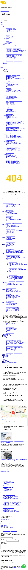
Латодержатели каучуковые (12, 117)
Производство (9, 39)
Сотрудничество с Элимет (9, 495)
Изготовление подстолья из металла (14, 61)
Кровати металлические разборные (13, 136)
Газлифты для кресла (10, 99)
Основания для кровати (11, 29)
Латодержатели (9, 116)
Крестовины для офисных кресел (16, 277)
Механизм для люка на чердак (12, 161)
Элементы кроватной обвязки (12, 127)
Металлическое (9, 86)
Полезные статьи (7, 354)
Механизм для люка (10, 156)
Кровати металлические (11, 135)
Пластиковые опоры (10, 112)
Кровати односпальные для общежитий (14, 137)
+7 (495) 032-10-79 (5, 11)
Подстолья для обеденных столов (13, 150)
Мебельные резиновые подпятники (13, 130)
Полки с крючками (13, 266)
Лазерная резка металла (11, 57)
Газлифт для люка (10, 103)
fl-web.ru (11, 527)
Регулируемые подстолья (11, 151)
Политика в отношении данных (10, 362)
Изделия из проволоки (11, 56)
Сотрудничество (6, 43)
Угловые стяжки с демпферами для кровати (15, 128)
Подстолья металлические (11, 142)
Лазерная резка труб (10, 58)
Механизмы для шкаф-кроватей (13, 75)
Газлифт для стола (10, 102)
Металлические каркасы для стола (13, 144)
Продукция (5, 26)
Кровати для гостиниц (11, 138)
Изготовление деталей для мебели (13, 48)
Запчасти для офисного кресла (12, 132)
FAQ (4, 359)
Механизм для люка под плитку (13, 162)
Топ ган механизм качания (14, 273)
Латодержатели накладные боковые (14, 122)
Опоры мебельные (10, 31)
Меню (2, 24)
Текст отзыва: (4, 543)
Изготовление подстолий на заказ (13, 143)
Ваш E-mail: (3, 540)
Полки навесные (12, 271)
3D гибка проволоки (10, 46)
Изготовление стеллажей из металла (14, 54)
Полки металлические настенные (16, 263)
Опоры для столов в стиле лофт (13, 148)
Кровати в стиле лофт (10, 140)
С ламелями (8, 88)
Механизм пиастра (13, 275)
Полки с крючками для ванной (15, 268)
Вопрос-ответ (9, 42)
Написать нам (4, 16)
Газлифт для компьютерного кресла (14, 101)
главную (9, 197)
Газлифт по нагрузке (10, 104)
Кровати (8, 35)
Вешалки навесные (13, 262)
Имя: (2, 539)
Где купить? (6, 355)
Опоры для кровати (10, 109)
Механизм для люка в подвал (12, 160)
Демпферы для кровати (11, 129)
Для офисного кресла (10, 106)
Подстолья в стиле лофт (11, 149)
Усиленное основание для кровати (13, 91)
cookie (9, 566)
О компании (6, 38)
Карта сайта (6, 361)
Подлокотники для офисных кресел (16, 281)
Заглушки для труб (10, 119)
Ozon (2, 22)
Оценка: (3, 542)
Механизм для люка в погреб (12, 158)
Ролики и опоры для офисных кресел (17, 276)
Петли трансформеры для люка (13, 163)
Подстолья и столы (10, 36)
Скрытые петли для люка (11, 155)
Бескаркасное (9, 83)
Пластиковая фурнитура (11, 32)
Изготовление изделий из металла (13, 45)
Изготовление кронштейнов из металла (14, 51)
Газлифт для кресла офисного (15, 278)
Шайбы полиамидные (10, 118)
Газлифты (8, 30)
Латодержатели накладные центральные (15, 123)
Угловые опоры (9, 114)
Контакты (5, 63)
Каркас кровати (9, 92)
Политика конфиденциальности (10, 531)
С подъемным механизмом (12, 84)
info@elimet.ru (4, 525)
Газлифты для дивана (10, 98)
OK (1, 568)
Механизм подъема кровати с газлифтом (15, 78)
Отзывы (7, 41)
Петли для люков (9, 37)
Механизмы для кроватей (11, 76)
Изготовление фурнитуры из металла (14, 55)
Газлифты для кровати (11, 96)
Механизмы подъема (10, 28)
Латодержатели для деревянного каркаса (15, 121)
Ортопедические (9, 85)
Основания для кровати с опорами (13, 90)
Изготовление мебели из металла (13, 52)
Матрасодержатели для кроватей (13, 125)
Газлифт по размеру (10, 105)
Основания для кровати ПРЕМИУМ (14, 93)
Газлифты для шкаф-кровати (12, 97)
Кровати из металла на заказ (12, 59)
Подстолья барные (10, 153)
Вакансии (5, 356)
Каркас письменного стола (12, 147)
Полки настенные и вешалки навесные (14, 131)
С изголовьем (9, 89)
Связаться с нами (4, 526)
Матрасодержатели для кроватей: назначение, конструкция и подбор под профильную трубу (14, 460)
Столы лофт (8, 145)
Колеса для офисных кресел (15, 279)
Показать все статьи (5, 471)
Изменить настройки (17, 567)
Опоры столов (9, 110)
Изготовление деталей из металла (13, 49)
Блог (4, 62)
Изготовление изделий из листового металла (16, 50)
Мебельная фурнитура (11, 33)
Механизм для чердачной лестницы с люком (15, 157)
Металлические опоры (11, 111)
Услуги (4, 44)
